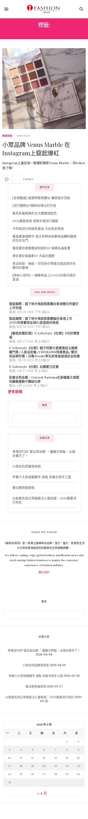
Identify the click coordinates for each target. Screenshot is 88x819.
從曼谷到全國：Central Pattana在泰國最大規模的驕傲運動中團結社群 (44, 379)
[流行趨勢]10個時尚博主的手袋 (34, 206)
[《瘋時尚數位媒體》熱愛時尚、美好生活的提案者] (44, 9)
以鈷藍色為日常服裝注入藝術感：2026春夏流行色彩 (39, 697)
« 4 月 (42, 793)
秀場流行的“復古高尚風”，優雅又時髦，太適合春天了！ (44, 650)
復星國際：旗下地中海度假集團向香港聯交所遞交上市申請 (44, 306)
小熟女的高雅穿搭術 (26, 466)
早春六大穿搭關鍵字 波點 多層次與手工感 (41, 477)
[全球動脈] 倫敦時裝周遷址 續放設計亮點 (41, 198)
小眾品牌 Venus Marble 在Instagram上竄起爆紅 (36, 149)
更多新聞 (15, 391)
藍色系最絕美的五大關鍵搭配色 (34, 213)
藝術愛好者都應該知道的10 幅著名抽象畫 (41, 248)
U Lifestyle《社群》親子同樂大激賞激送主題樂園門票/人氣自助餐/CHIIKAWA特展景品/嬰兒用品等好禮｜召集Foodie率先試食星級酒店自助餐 (44, 352)
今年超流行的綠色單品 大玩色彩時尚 (38, 229)
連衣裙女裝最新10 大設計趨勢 (33, 256)
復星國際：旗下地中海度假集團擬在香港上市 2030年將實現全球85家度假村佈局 (40, 320)
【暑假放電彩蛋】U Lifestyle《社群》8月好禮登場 (44, 335)
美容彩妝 (7, 136)
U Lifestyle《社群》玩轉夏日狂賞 (34, 367)
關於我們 (44, 572)
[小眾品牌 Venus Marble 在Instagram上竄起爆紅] (44, 88)
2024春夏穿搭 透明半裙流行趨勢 (35, 221)
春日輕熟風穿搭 (23, 488)
